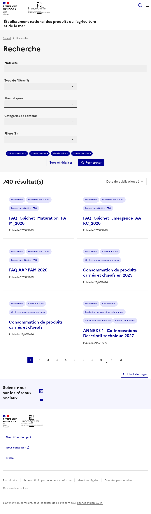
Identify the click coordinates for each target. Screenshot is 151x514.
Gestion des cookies (15, 488)
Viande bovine (38, 153)
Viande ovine (59, 153)
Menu (147, 5)
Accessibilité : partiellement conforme (47, 480)
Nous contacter (16, 448)
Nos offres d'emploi (18, 437)
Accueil (7, 38)
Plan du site (10, 480)
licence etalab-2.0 (88, 503)
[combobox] (40, 86)
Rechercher (93, 162)
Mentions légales (88, 480)
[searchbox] (9, 87)
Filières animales (15, 153)
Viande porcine (81, 153)
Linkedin (41, 391)
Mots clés (10, 63)
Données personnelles (118, 480)
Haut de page (137, 374)
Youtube (41, 399)
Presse (10, 458)
